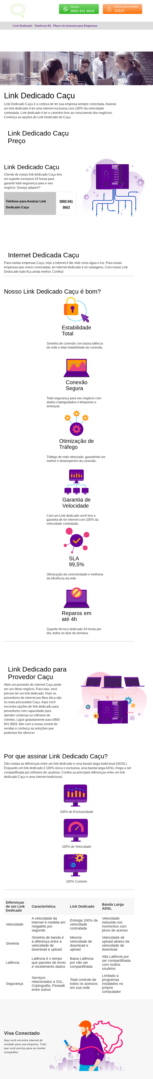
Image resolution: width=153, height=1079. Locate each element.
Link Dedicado (22, 25)
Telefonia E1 (42, 25)
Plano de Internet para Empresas (75, 25)
